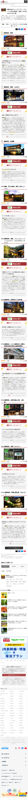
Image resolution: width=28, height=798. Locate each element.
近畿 (21, 579)
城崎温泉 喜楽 (8, 33)
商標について (17, 782)
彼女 (10, 579)
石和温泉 (21, 705)
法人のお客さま (5, 757)
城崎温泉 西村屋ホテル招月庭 (13, 299)
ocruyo (12, 739)
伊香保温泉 (3, 700)
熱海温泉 (21, 732)
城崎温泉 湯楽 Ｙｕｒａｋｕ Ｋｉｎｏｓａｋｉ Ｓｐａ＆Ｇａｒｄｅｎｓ (14, 240)
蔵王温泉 (2, 698)
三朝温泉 (21, 720)
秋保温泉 (11, 696)
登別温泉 (11, 691)
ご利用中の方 (5, 765)
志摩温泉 (21, 730)
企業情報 (4, 761)
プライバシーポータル (17, 776)
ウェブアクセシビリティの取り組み (9, 773)
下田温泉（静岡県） (4, 710)
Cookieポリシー (5, 779)
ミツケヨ (3, 742)
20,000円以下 (8, 586)
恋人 (7, 579)
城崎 (20, 581)
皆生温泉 (11, 723)
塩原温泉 (11, 703)
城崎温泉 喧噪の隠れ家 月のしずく (15, 493)
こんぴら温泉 (12, 720)
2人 (14, 579)
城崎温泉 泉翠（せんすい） (12, 446)
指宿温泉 (2, 735)
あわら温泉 (3, 713)
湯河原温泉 (3, 708)
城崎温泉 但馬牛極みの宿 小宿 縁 (14, 401)
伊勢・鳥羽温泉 (13, 730)
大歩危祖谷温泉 (4, 732)
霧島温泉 (21, 725)
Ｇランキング (3, 739)
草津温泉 (21, 698)
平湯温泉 (2, 715)
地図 (13, 158)
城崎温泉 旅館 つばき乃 (11, 87)
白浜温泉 (11, 718)
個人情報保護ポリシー (6, 776)
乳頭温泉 (11, 693)
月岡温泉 (11, 705)
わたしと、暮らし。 (22, 739)
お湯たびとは (8, 737)
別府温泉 (2, 725)
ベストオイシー (9, 740)
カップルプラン (21, 583)
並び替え (3, 571)
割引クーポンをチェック (15, 56)
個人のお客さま (5, 754)
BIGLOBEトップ (5, 785)
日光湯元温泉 (22, 727)
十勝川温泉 (21, 691)
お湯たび (16, 739)
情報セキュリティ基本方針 (7, 782)
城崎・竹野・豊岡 (14, 581)
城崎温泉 (24, 581)
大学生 (17, 579)
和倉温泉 (11, 710)
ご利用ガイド (14, 737)
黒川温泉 (11, 725)
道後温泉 (2, 720)
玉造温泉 (2, 723)
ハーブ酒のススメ (13, 743)
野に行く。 (19, 740)
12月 (7, 583)
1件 (26, 360)
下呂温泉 (21, 713)
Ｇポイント (19, 737)
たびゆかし (8, 742)
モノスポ (14, 740)
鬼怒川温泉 (3, 703)
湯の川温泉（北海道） (4, 694)
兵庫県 (7, 581)
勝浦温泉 (21, 718)
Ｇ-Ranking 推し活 (14, 742)
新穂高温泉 (12, 715)
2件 (26, 102)
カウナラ (23, 740)
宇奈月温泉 (12, 713)
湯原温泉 (21, 723)
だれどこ (8, 739)
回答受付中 (14, 566)
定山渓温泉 (3, 691)
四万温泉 (21, 700)
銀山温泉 (11, 698)
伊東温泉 (11, 708)
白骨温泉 (2, 705)
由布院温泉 (12, 732)
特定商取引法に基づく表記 (16, 779)
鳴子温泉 (21, 693)
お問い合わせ (4, 770)
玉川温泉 (11, 727)
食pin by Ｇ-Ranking (21, 742)
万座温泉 (11, 700)
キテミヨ (3, 740)
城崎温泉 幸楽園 (9, 141)
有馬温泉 (2, 718)
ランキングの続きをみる (14, 548)
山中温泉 (21, 710)
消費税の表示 (12, 770)
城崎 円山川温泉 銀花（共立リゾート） (14, 187)
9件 (26, 48)
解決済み (22, 566)
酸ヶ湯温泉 (3, 727)
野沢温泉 (21, 703)
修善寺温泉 (21, 708)
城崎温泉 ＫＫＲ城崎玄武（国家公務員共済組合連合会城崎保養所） (14, 345)
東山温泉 (21, 696)
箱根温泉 (2, 730)
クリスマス (15, 583)
